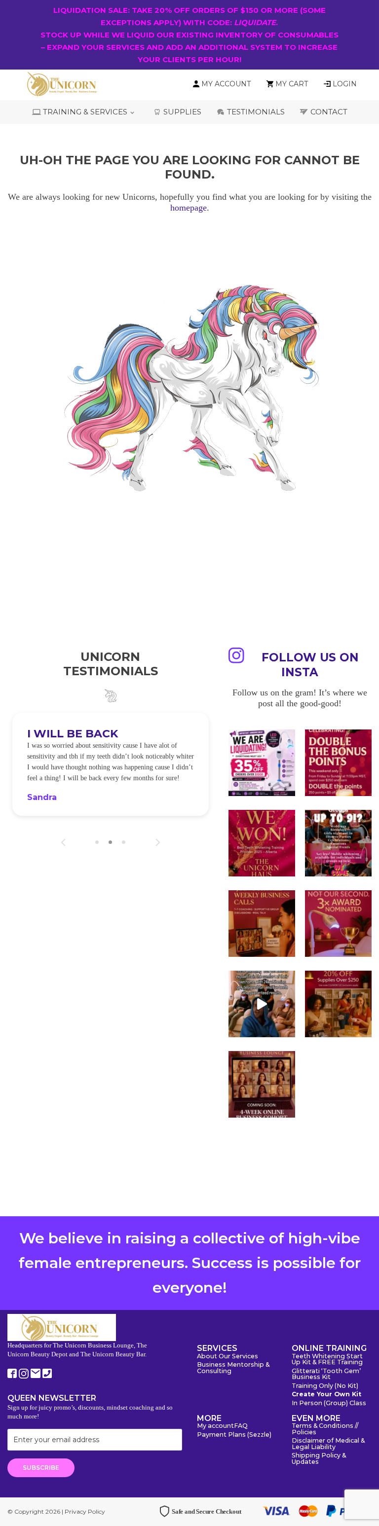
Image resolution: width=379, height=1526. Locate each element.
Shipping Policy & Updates (319, 1459)
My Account (226, 83)
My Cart (291, 83)
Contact (328, 111)
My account (215, 1426)
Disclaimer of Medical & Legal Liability (328, 1444)
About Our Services (227, 1356)
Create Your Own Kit (326, 1394)
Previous (63, 842)
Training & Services (85, 111)
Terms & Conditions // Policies (325, 1429)
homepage (188, 208)
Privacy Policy (85, 1511)
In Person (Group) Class (329, 1403)
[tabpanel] (110, 764)
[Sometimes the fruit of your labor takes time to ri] (261, 843)
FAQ (241, 1426)
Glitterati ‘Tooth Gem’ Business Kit (326, 1374)
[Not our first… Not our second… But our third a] (338, 923)
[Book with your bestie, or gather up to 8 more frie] (261, 1004)
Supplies (182, 111)
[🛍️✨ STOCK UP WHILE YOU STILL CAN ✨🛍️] (338, 1004)
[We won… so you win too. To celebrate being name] (338, 762)
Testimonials (256, 111)
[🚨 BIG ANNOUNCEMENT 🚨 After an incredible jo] (261, 762)
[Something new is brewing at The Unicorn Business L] (261, 923)
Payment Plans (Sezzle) (234, 1435)
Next (157, 842)
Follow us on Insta (310, 665)
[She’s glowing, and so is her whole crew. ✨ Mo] (338, 843)
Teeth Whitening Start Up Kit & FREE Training (327, 1359)
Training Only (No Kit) (325, 1386)
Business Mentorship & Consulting (233, 1368)
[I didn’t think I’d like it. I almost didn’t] (261, 1084)
